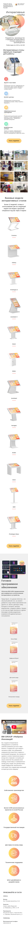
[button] (14, 141)
